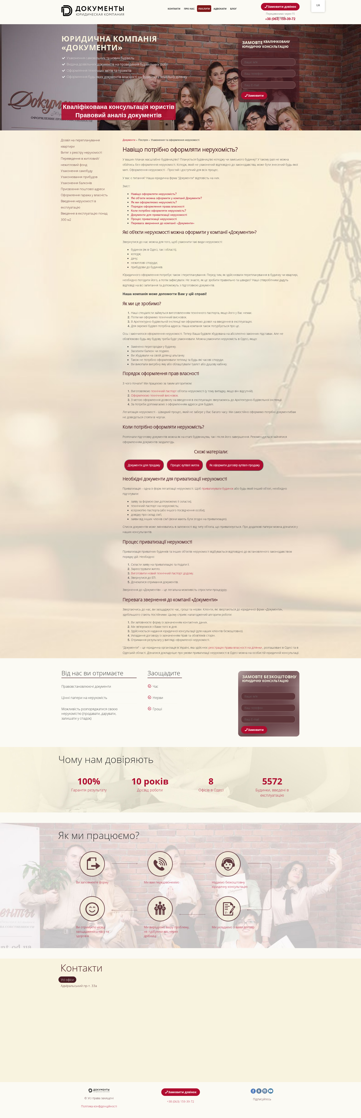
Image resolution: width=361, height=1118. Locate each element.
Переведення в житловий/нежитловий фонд (80, 161)
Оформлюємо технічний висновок (154, 395)
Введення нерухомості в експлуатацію (78, 204)
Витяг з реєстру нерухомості (81, 152)
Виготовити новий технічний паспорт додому (162, 573)
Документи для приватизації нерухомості (159, 214)
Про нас (189, 8)
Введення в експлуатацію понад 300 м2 (84, 216)
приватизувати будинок (217, 488)
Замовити (256, 95)
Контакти (174, 8)
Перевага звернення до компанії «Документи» (162, 223)
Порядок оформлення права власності (157, 206)
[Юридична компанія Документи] (92, 10)
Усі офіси (67, 980)
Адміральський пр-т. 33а (79, 986)
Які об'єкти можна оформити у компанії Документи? (166, 198)
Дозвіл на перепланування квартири (80, 143)
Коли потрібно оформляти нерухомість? (158, 210)
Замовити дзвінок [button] (282, 7)
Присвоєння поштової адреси (83, 189)
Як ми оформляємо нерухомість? (154, 202)
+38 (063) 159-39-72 (280, 18)
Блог (233, 8)
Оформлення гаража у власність (84, 195)
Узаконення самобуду (77, 171)
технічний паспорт (164, 391)
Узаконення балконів (76, 183)
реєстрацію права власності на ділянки (235, 647)
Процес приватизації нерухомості (154, 219)
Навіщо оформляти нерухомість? (154, 194)
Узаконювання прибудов (79, 177)
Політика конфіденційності (99, 1106)
